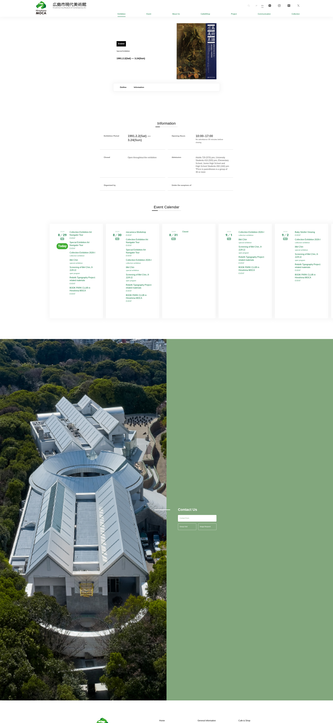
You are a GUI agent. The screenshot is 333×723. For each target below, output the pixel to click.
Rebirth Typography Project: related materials (82, 278)
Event (148, 14)
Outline (123, 87)
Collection (296, 14)
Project (234, 14)
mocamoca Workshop (136, 232)
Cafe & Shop (244, 720)
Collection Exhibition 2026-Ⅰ (82, 253)
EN (262, 6)
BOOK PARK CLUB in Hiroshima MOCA (80, 289)
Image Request (205, 527)
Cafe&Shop (205, 14)
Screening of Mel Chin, (81, 268)
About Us (176, 14)
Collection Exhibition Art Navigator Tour (81, 233)
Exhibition (122, 14)
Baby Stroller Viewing (305, 232)
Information (139, 87)
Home (162, 720)
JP (256, 6)
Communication (264, 14)
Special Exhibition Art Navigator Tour (79, 243)
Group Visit (183, 527)
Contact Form (184, 518)
